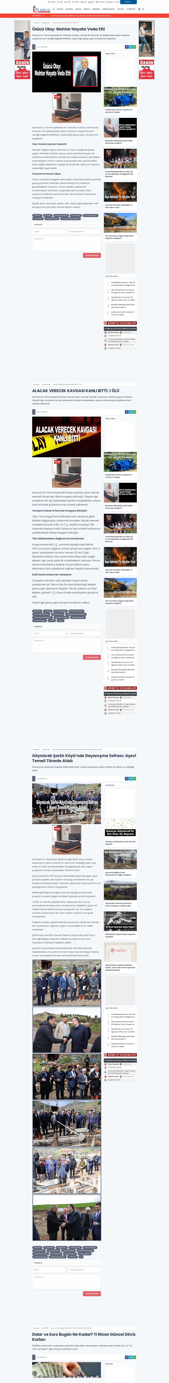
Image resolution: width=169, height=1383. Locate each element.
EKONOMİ (69, 9)
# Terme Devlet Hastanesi (70, 219)
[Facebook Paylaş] (127, 47)
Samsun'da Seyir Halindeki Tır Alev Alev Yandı (71, 15)
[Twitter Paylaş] (130, 47)
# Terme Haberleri (76, 611)
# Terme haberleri (61, 215)
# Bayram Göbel (68, 1251)
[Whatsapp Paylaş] (134, 47)
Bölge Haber (46, 23)
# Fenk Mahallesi (60, 611)
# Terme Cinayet (39, 621)
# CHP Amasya (39, 1251)
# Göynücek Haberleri (57, 1257)
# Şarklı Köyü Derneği (85, 1251)
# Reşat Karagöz (89, 1247)
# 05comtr (72, 1257)
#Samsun (37, 215)
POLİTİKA (60, 9)
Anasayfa (36, 23)
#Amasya (37, 1247)
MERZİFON (96, 9)
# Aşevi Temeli (75, 1247)
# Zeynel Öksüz (53, 1251)
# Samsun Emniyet (61, 617)
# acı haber (38, 219)
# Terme (48, 215)
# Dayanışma (56, 1254)
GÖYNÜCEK (131, 9)
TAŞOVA (78, 9)
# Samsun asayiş (52, 219)
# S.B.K (52, 621)
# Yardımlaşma (70, 1254)
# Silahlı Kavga (57, 614)
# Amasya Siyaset (40, 1257)
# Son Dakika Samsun (41, 614)
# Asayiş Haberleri (78, 617)
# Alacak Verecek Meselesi (76, 614)
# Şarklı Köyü (61, 1247)
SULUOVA (120, 9)
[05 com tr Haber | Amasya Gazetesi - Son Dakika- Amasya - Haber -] (42, 9)
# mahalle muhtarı (90, 215)
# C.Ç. (60, 621)
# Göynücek (49, 1247)
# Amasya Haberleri (40, 1254)
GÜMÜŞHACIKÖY (108, 9)
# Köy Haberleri (84, 1254)
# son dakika (75, 215)
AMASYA (87, 9)
